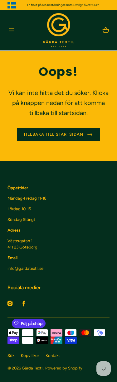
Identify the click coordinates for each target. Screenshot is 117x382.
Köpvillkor (30, 355)
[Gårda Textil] (58, 30)
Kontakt (53, 355)
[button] (11, 30)
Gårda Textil (32, 368)
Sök (10, 355)
